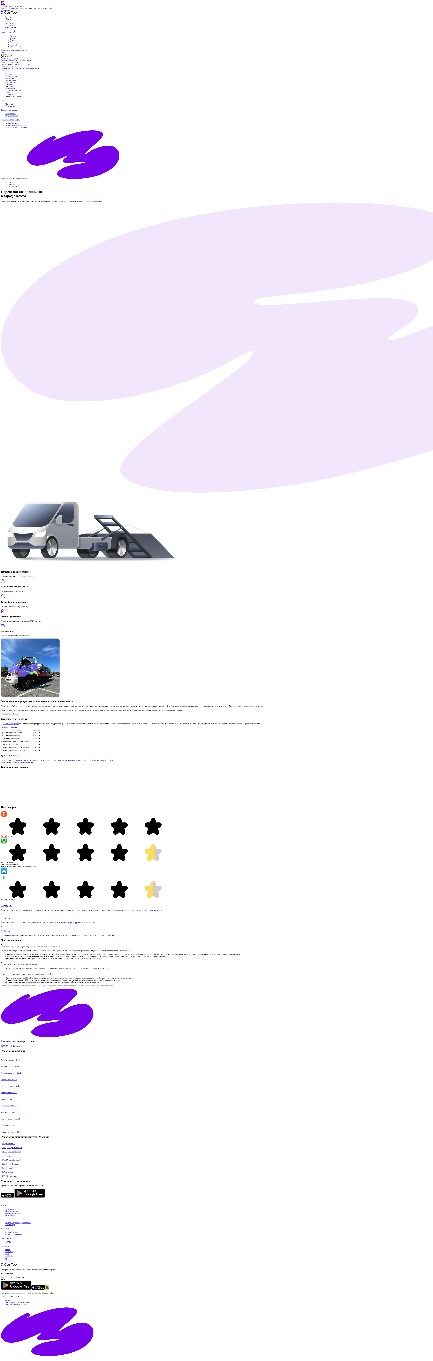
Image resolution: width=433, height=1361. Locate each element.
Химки (11, 60)
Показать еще (6, 714)
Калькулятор (10, 106)
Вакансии (9, 1252)
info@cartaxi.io (18, 1277)
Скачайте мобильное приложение (14, 50)
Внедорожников (11, 80)
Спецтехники (10, 82)
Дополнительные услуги (10, 120)
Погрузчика (10, 86)
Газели (8, 92)
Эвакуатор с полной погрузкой (103, 760)
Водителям (9, 23)
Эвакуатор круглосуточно (15, 125)
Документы (9, 1258)
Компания (5, 1246)
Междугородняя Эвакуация (16, 127)
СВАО (3, 64)
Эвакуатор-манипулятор (10, 760)
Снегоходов (10, 78)
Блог (7, 1254)
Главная (8, 17)
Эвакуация (5, 70)
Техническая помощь (9, 110)
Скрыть (15, 714)
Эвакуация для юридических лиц (18, 1223)
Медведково (17, 64)
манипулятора (144, 954)
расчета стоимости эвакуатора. (90, 201)
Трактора (8, 84)
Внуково (9, 64)
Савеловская (22, 68)
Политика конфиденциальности (17, 1305)
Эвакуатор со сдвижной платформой (60, 760)
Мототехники (10, 74)
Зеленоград (27, 60)
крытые (90, 958)
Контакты (9, 25)
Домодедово (18, 60)
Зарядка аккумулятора (13, 1213)
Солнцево (26, 64)
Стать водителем (11, 1232)
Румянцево (5, 68)
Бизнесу (8, 21)
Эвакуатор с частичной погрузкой (33, 760)
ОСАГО (8, 1242)
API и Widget (10, 1225)
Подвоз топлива (11, 116)
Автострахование (7, 1238)
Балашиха (4, 60)
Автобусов (9, 94)
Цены (3, 100)
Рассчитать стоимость (9, 727)
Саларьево (13, 68)
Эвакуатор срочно (12, 123)
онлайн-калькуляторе (11, 724)
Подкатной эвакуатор (82, 760)
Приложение (10, 1260)
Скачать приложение (13, 1234)
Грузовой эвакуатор (13, 96)
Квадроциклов (11, 76)
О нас (7, 1250)
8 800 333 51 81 (11, 27)
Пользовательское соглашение (17, 1303)
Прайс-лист (9, 104)
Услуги (3, 1205)
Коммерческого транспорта (15, 90)
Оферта (8, 1300)
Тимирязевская (33, 68)
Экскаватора (10, 88)
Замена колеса (10, 114)
